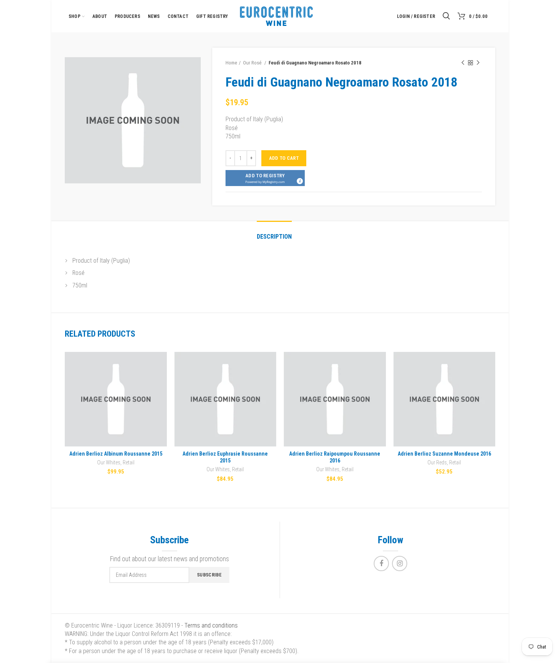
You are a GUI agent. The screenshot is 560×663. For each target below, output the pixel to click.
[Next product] (478, 63)
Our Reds (437, 462)
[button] (265, 178)
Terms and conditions (211, 625)
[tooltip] (299, 180)
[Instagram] (399, 563)
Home (231, 63)
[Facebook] (381, 563)
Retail (128, 462)
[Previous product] (463, 63)
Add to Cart (284, 158)
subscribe (209, 575)
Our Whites (108, 462)
